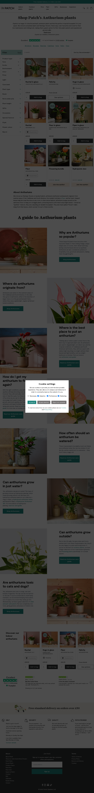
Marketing (63, 396)
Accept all (32, 402)
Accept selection (44, 402)
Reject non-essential (59, 402)
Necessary (33, 396)
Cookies (63, 408)
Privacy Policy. (48, 409)
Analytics (42, 396)
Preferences (53, 396)
